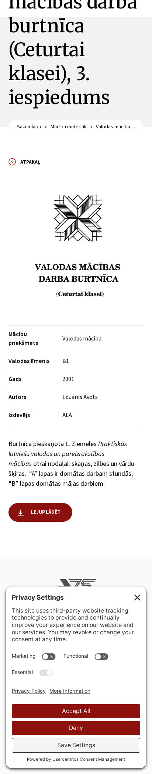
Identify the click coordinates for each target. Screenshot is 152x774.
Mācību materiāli (68, 127)
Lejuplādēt (46, 512)
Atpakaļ (30, 162)
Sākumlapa (29, 127)
